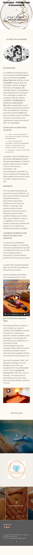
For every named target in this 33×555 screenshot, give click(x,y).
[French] (6, 527)
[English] (4, 527)
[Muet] (25, 314)
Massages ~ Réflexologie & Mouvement (16, 4)
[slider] (15, 314)
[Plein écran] (27, 314)
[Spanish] (9, 527)
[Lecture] (5, 314)
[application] (16, 298)
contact (16, 439)
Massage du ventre (16, 505)
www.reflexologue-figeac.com (17, 538)
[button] (16, 297)
